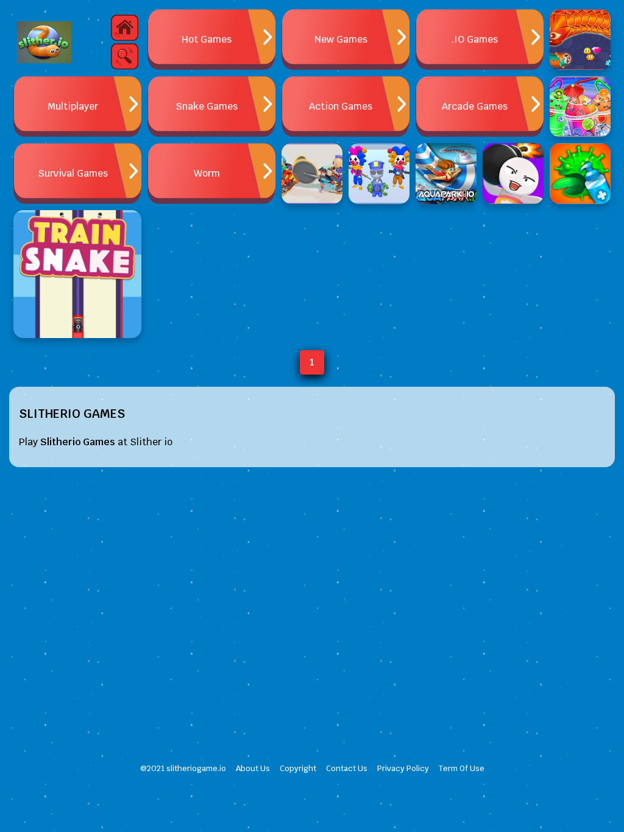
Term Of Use (461, 768)
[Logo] (43, 42)
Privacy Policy (403, 768)
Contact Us (346, 768)
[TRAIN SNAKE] (77, 274)
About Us (253, 768)
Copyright (298, 768)
